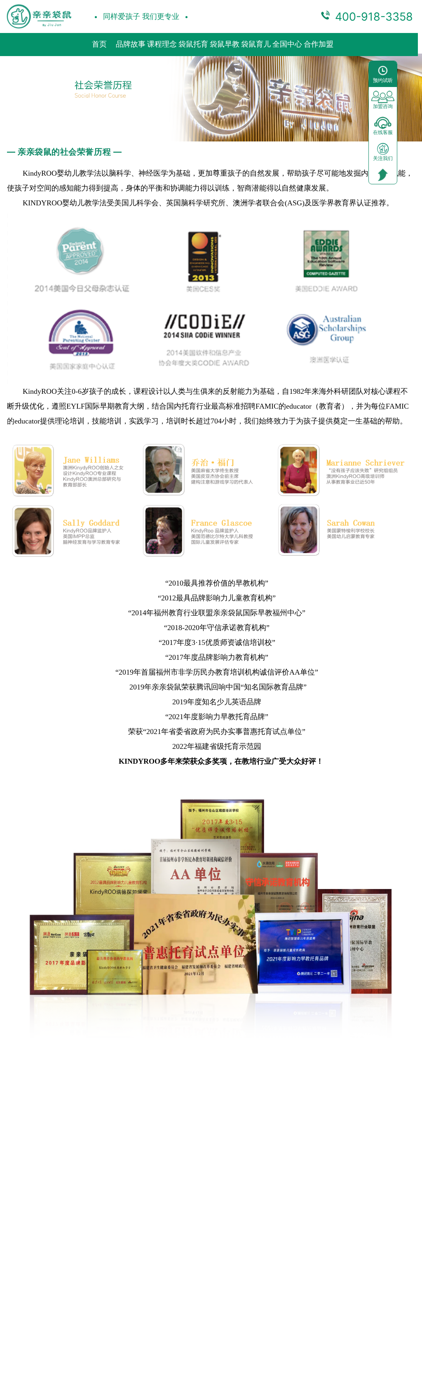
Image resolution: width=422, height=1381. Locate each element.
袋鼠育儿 (256, 44)
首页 (99, 44)
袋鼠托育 (193, 44)
